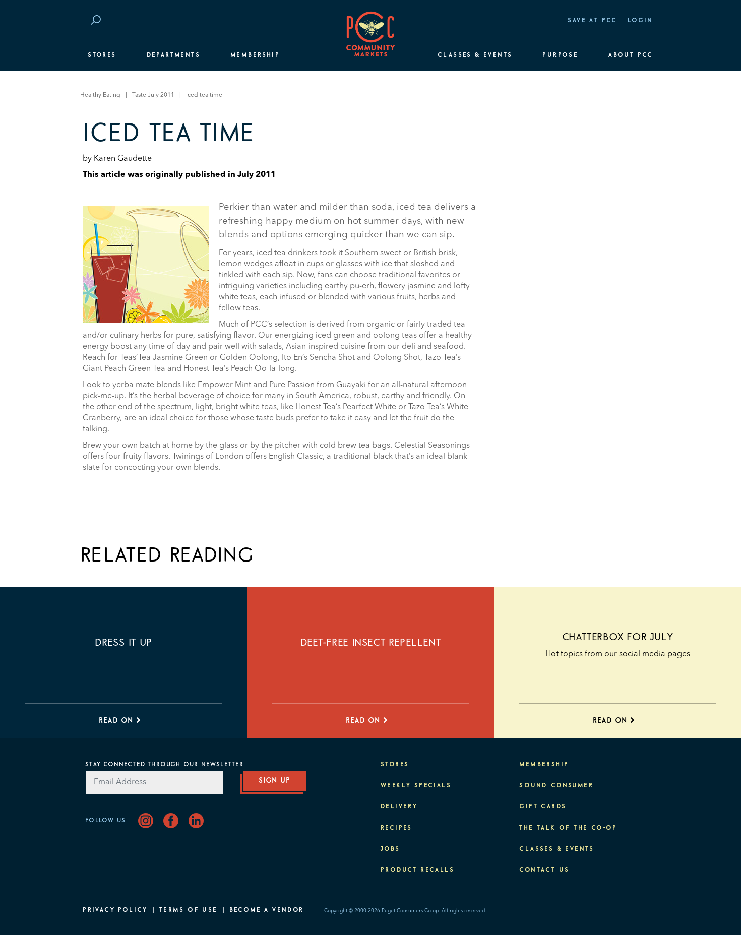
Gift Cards (542, 807)
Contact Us (544, 870)
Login (640, 21)
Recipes (396, 828)
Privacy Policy (115, 910)
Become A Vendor (266, 910)
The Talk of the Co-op (568, 828)
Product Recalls (417, 870)
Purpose (560, 55)
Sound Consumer (556, 786)
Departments (173, 55)
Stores (102, 55)
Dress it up (123, 643)
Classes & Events (475, 55)
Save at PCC (592, 21)
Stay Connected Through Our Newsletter (164, 765)
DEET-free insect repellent (370, 643)
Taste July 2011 (153, 95)
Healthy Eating (100, 95)
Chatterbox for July (617, 637)
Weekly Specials (416, 786)
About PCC (630, 55)
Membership (255, 55)
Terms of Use (188, 910)
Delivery (399, 807)
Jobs (390, 849)
